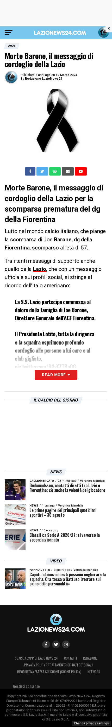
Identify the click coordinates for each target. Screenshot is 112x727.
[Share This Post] (55, 171)
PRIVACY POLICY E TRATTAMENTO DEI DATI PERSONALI (58, 664)
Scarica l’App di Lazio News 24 (36, 658)
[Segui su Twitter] (56, 644)
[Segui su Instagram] (66, 644)
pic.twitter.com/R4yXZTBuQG (45, 366)
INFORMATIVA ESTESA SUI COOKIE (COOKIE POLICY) (49, 671)
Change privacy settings (91, 723)
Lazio (39, 269)
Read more (54, 375)
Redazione (90, 658)
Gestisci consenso (26, 686)
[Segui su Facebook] (46, 644)
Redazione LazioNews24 (43, 78)
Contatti (70, 658)
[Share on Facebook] (30, 171)
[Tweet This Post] (42, 171)
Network (94, 671)
